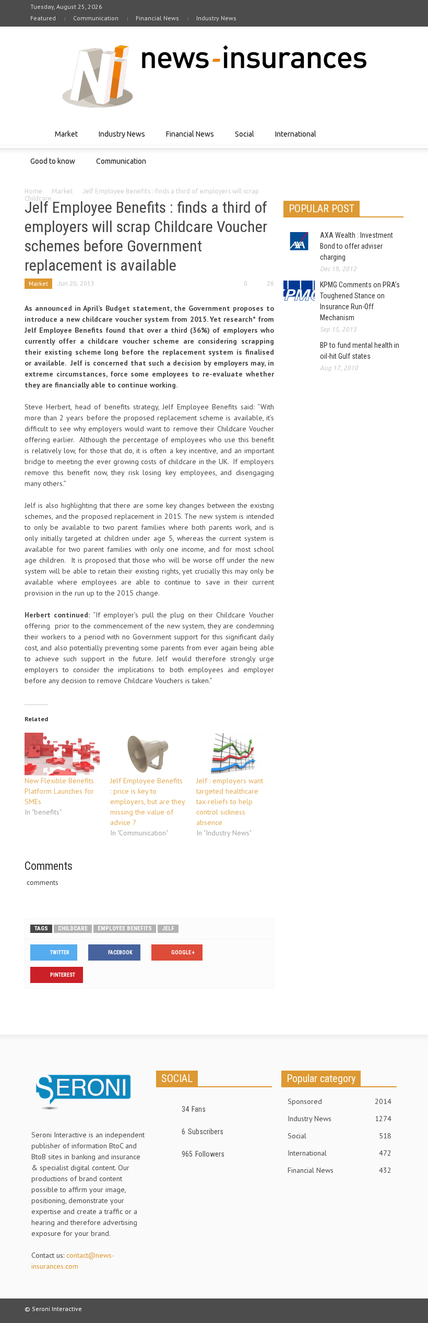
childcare (73, 928)
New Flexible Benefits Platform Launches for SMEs (59, 791)
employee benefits (125, 928)
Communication (95, 18)
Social (241, 139)
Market (63, 139)
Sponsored (339, 1101)
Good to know (50, 166)
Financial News (157, 18)
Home (33, 191)
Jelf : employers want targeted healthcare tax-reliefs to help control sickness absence (229, 801)
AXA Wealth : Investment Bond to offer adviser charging (356, 246)
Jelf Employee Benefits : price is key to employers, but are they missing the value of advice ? (147, 801)
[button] (393, 133)
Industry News (216, 18)
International (292, 139)
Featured (43, 18)
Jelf (168, 928)
